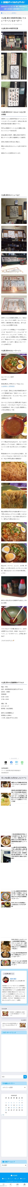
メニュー (11, 1178)
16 (22, 1105)
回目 (13, 386)
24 (6, 1110)
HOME (14, 1175)
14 (16, 1105)
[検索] (25, 1076)
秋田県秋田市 (5, 772)
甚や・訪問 (8, 386)
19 (11, 1107)
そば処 (3, 386)
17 (6, 1107)
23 (22, 1107)
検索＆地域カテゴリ (3, 1185)
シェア (17, 1178)
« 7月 (2, 1115)
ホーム (5, 1178)
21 (16, 1107)
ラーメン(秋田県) (6, 770)
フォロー (24, 1178)
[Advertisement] (14, 173)
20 (14, 1107)
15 (19, 1105)
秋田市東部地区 (15, 770)
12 (11, 1105)
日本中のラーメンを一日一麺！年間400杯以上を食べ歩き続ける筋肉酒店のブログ (14, 8)
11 (8, 1105)
